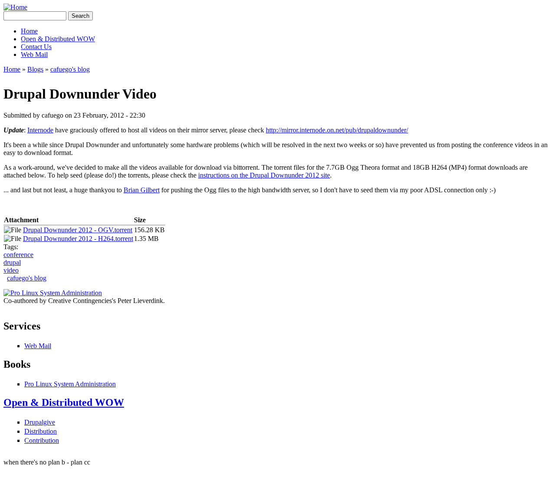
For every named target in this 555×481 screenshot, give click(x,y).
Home (29, 31)
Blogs (35, 69)
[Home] (15, 7)
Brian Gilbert (142, 190)
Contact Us (36, 46)
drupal (12, 262)
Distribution (40, 431)
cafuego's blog (70, 69)
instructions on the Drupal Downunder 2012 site (264, 175)
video (11, 270)
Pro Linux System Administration (70, 384)
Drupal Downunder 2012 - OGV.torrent (77, 230)
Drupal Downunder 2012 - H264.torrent (78, 238)
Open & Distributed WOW (58, 39)
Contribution (41, 440)
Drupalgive (39, 422)
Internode (40, 130)
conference (18, 254)
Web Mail (34, 54)
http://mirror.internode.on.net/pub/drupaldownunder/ (337, 130)
